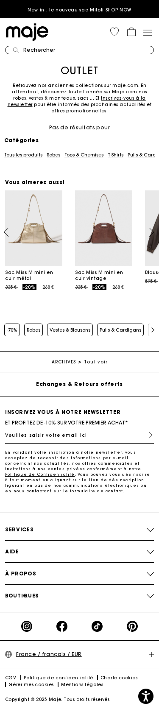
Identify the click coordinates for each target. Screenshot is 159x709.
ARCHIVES (64, 362)
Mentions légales (82, 684)
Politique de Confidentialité (40, 474)
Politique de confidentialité (58, 678)
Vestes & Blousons (70, 330)
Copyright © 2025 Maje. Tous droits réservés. (58, 699)
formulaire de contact (96, 490)
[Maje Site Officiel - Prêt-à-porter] (27, 31)
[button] (114, 32)
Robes (53, 155)
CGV (10, 678)
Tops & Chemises (83, 155)
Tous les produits (23, 155)
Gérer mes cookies (31, 684)
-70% (12, 330)
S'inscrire (147, 435)
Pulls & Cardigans (120, 330)
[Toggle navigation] (147, 32)
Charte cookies (118, 678)
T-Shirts (115, 155)
